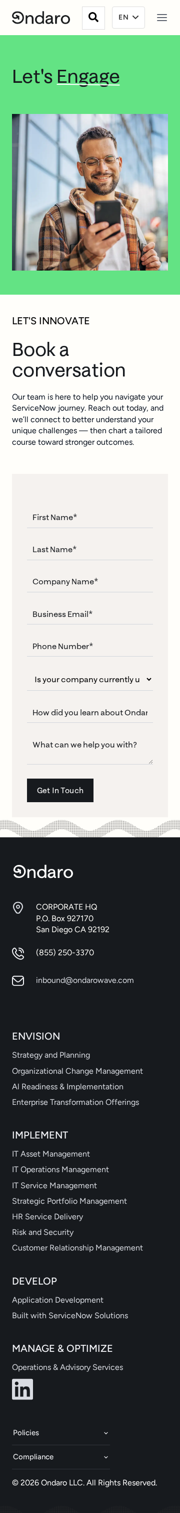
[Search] (93, 18)
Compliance (33, 1456)
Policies (26, 1432)
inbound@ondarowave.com (85, 980)
